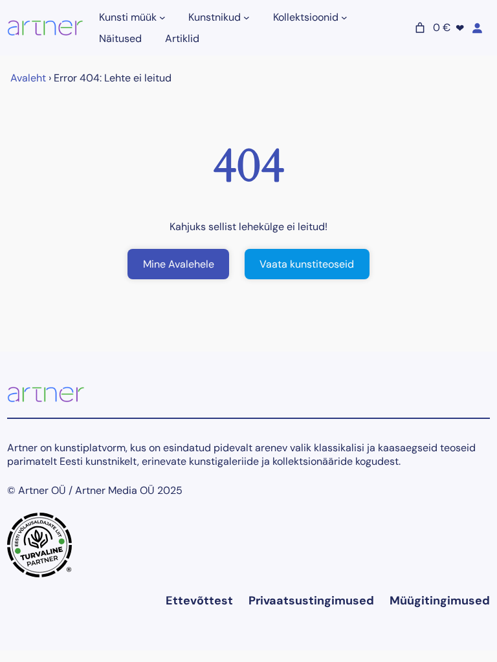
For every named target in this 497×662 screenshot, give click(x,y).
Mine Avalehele (178, 264)
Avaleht (28, 78)
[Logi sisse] (477, 28)
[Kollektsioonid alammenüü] (344, 17)
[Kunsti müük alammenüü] (162, 17)
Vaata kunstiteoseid (307, 264)
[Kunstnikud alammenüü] (246, 17)
